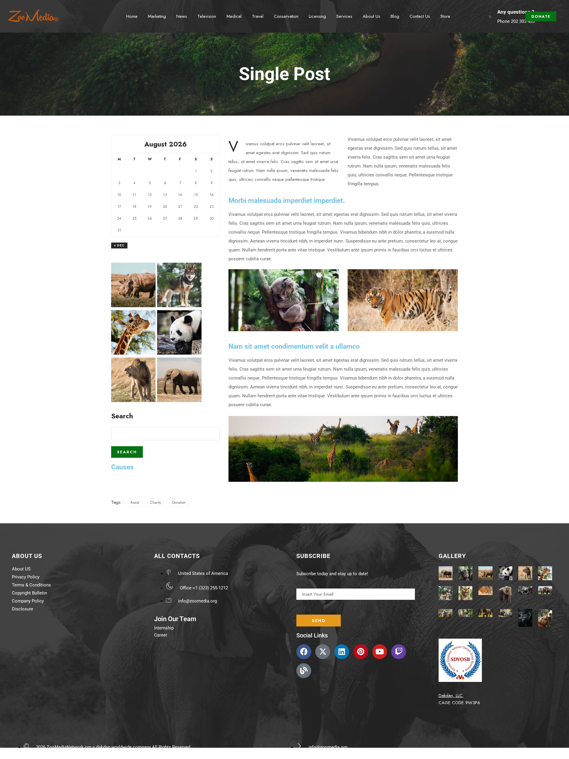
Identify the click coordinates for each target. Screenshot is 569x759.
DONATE (540, 16)
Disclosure (22, 609)
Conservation (286, 16)
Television (206, 16)
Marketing (157, 16)
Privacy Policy (25, 577)
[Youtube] (379, 651)
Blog (395, 16)
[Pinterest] (360, 651)
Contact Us (420, 16)
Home (132, 16)
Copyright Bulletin (29, 593)
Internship (164, 628)
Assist (134, 502)
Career (160, 635)
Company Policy (28, 601)
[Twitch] (398, 651)
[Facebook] (303, 651)
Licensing (317, 16)
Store (445, 16)
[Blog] (303, 670)
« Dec (119, 245)
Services (344, 16)
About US (21, 569)
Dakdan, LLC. (451, 695)
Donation (179, 502)
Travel (257, 16)
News (181, 16)
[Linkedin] (341, 651)
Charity (155, 502)
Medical (234, 16)
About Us (371, 16)
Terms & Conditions (31, 585)
